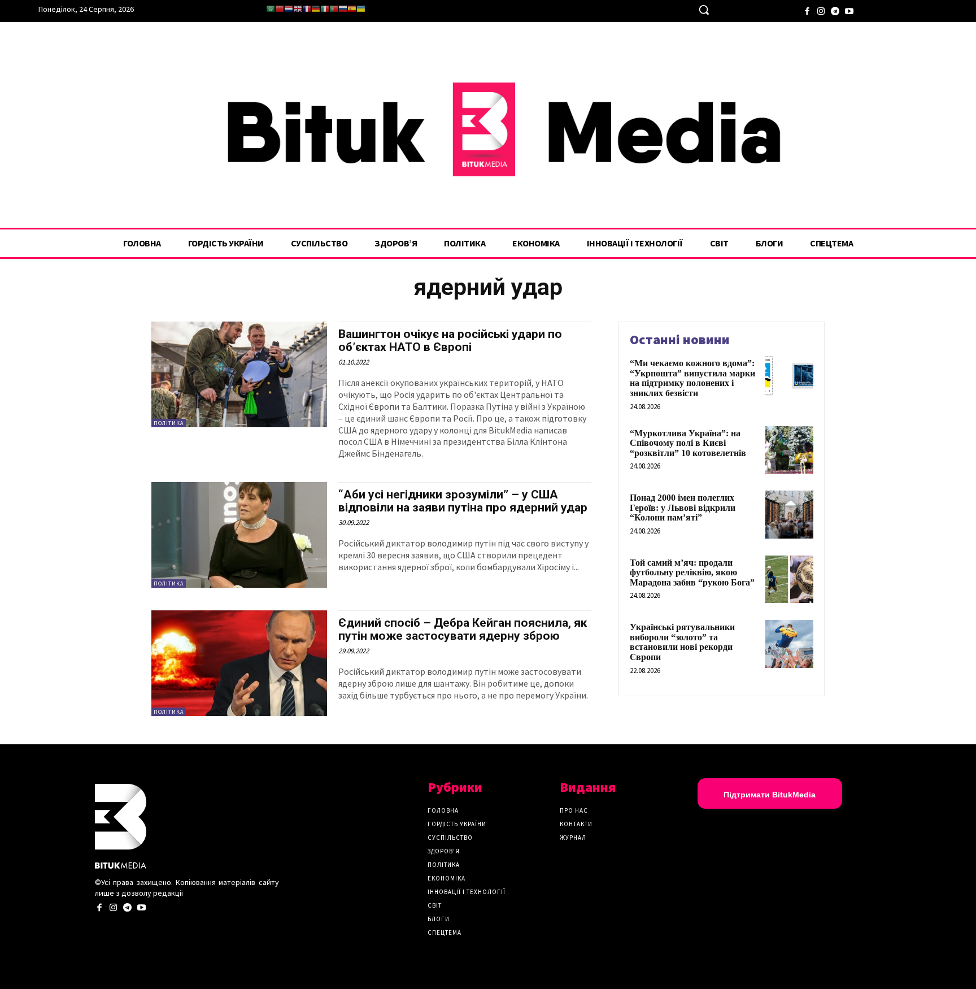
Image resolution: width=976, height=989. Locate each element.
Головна (443, 810)
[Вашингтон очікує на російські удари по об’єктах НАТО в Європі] (239, 374)
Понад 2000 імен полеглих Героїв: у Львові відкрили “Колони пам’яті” (682, 507)
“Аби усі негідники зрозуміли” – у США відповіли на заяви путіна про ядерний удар (462, 501)
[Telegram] (835, 10)
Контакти (576, 824)
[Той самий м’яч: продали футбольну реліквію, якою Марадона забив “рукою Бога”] (789, 580)
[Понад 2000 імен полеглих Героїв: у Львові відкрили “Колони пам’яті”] (789, 515)
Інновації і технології (467, 892)
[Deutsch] (315, 9)
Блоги (439, 919)
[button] (704, 9)
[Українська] (360, 9)
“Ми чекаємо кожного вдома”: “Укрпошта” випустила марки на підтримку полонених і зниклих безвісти (692, 378)
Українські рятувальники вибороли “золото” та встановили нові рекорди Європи (682, 642)
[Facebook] (807, 10)
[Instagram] (821, 10)
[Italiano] (324, 9)
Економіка (446, 878)
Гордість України (457, 824)
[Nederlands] (288, 9)
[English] (297, 9)
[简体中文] (279, 9)
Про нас (574, 810)
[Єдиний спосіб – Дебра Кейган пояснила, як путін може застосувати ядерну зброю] (239, 663)
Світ (435, 905)
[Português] (333, 9)
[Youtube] (849, 10)
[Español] (351, 9)
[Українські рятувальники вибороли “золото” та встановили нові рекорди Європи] (789, 644)
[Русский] (342, 9)
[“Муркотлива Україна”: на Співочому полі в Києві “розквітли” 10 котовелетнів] (789, 450)
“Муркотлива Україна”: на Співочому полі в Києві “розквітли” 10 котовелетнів (688, 443)
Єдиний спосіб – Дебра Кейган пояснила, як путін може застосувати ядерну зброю (462, 629)
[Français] (306, 9)
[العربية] (270, 9)
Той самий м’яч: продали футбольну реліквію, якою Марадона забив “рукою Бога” (692, 572)
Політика (169, 423)
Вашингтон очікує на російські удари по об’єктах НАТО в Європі (450, 340)
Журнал (573, 837)
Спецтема (444, 932)
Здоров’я (444, 851)
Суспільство (450, 837)
